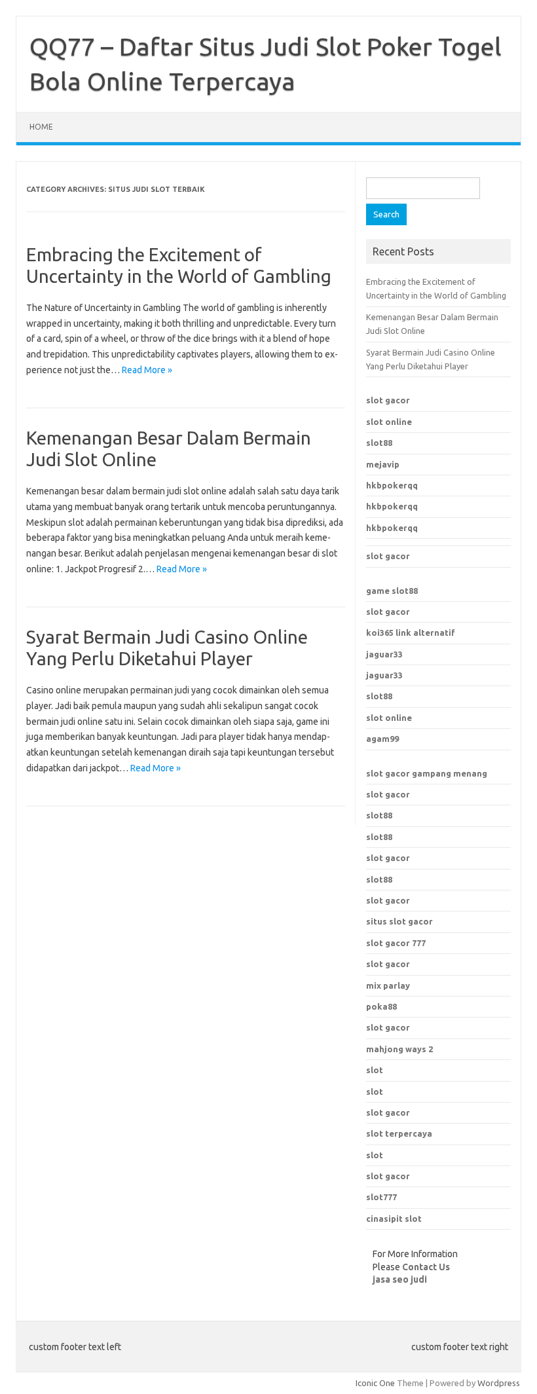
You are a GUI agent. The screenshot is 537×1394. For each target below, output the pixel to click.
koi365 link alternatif (410, 632)
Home (41, 126)
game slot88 (392, 590)
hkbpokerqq (392, 485)
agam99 (382, 738)
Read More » (147, 370)
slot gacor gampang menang (426, 773)
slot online (389, 421)
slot (374, 1069)
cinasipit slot (394, 1218)
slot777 (381, 1196)
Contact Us (426, 1267)
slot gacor (388, 400)
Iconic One (375, 1382)
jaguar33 (384, 654)
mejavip (382, 464)
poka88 (381, 1006)
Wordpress (498, 1382)
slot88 (379, 442)
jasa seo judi (400, 1279)
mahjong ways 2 (399, 1049)
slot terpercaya (399, 1133)
